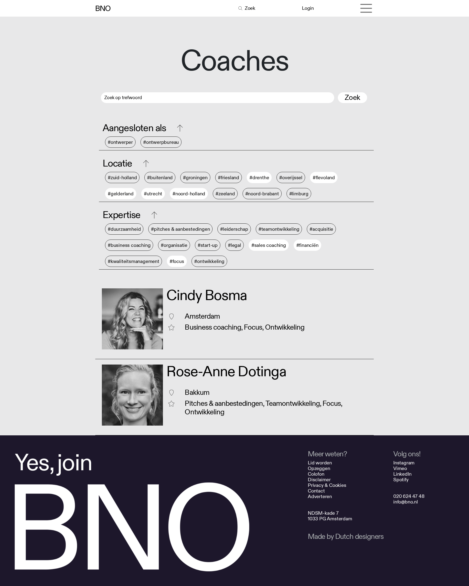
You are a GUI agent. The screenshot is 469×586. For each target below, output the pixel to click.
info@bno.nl (405, 502)
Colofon (316, 474)
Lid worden (320, 463)
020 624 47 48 (408, 496)
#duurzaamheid (124, 229)
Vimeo (400, 468)
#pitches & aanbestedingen (180, 229)
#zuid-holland (122, 178)
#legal (234, 245)
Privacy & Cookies (327, 485)
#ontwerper (120, 142)
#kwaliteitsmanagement (133, 261)
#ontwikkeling (209, 261)
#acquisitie (321, 229)
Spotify (401, 480)
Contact (316, 491)
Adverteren (320, 496)
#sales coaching (268, 245)
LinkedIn (402, 474)
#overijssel (290, 178)
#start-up (208, 245)
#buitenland (160, 178)
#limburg (299, 194)
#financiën (307, 245)
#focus (177, 261)
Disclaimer (319, 480)
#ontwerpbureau (161, 142)
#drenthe (259, 178)
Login (308, 8)
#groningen (195, 178)
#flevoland (324, 178)
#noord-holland (188, 194)
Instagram (404, 463)
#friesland (228, 178)
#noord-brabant (262, 194)
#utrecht (153, 194)
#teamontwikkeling (278, 229)
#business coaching (129, 245)
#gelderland (121, 194)
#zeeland (225, 194)
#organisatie (174, 245)
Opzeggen (319, 468)
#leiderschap (234, 229)
